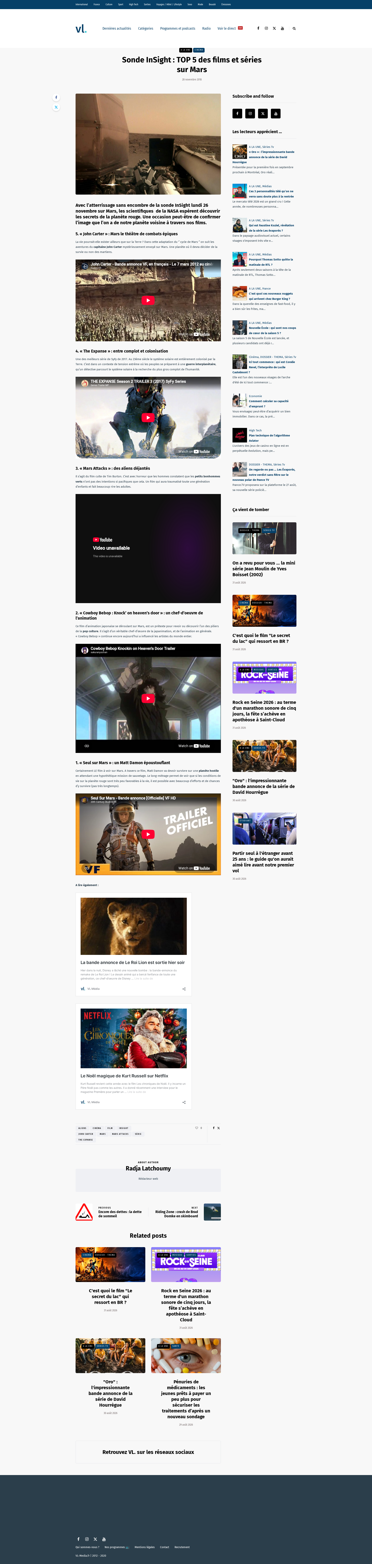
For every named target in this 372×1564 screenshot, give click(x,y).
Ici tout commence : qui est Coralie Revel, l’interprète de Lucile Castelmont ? (263, 367)
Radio (206, 28)
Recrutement (182, 1547)
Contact (164, 1547)
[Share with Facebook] (56, 97)
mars (103, 1134)
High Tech (133, 4)
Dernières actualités (116, 28)
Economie (255, 396)
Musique (177, 1255)
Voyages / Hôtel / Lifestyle (169, 4)
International (82, 4)
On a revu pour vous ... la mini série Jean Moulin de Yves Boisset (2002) (263, 568)
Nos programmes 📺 (117, 1547)
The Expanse (85, 1140)
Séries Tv (102, 1346)
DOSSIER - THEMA (105, 1255)
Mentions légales (145, 1547)
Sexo (190, 4)
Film (110, 1128)
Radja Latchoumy (148, 1168)
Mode (200, 4)
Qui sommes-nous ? (87, 1547)
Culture (109, 4)
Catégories (145, 28)
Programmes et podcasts (177, 28)
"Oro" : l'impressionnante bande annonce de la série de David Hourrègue (111, 1393)
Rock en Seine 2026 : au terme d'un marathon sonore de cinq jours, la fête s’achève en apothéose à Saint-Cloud (186, 1305)
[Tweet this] (56, 107)
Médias (267, 186)
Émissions (226, 4)
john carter (85, 1134)
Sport (120, 4)
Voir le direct (230, 28)
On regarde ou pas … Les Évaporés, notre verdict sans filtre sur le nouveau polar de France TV (263, 475)
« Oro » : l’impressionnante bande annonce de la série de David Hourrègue (263, 157)
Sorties (147, 4)
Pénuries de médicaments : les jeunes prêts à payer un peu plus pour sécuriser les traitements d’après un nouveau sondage (186, 1399)
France (97, 4)
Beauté (212, 4)
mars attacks (120, 1134)
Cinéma (199, 50)
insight (123, 1128)
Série (138, 1134)
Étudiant (245, 821)
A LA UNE (186, 50)
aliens (82, 1128)
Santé (175, 1346)
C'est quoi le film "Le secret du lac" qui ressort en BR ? (110, 1296)
